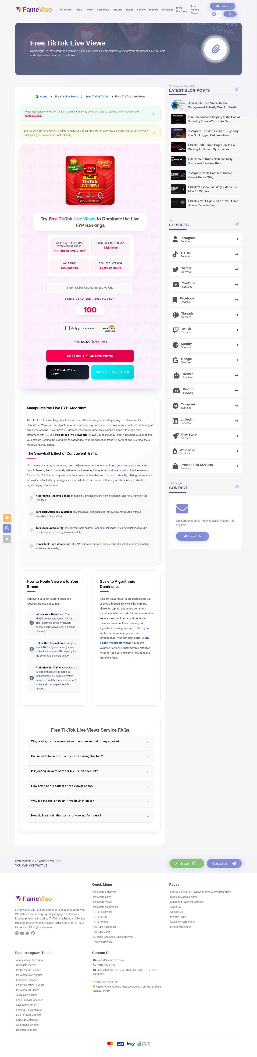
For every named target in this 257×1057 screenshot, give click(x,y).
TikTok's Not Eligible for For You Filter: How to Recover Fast (213, 203)
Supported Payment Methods (187, 901)
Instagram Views (102, 901)
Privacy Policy (178, 916)
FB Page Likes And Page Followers (113, 936)
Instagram (65, 9)
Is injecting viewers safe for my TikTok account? (64, 771)
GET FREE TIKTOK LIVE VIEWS (90, 356)
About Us (175, 906)
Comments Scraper (27, 1024)
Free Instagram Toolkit (34, 953)
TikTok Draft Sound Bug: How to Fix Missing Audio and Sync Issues (211, 147)
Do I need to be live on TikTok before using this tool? (67, 756)
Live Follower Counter (28, 1014)
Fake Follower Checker (29, 999)
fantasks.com (33, 116)
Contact (224, 6)
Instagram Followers (104, 891)
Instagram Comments (105, 906)
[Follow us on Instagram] (17, 933)
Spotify (141, 9)
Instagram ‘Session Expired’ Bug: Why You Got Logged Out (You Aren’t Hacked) (213, 134)
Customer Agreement (182, 921)
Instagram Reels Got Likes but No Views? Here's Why (210, 175)
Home (43, 96)
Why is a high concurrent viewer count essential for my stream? (75, 741)
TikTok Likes (100, 916)
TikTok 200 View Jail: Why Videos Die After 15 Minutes (212, 189)
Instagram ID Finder (27, 989)
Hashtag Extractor (26, 1029)
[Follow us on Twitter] (28, 933)
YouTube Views (102, 931)
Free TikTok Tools (97, 96)
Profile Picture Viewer (28, 969)
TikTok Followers (102, 911)
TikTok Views (100, 921)
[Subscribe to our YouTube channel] (22, 933)
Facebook (103, 9)
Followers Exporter (27, 979)
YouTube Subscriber (104, 926)
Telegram (167, 9)
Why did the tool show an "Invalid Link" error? (62, 800)
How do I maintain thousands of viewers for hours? (66, 815)
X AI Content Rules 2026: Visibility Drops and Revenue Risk (210, 161)
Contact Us (194, 536)
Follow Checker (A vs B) (30, 984)
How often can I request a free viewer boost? (62, 786)
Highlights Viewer (26, 964)
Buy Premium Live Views (64, 372)
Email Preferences (180, 926)
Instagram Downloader (29, 974)
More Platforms (182, 9)
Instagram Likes (102, 896)
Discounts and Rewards (184, 896)
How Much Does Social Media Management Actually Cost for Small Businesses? (212, 106)
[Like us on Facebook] (33, 933)
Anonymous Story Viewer (30, 960)
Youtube (117, 9)
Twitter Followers (102, 941)
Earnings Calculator (27, 1019)
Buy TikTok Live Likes (112, 372)
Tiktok (78, 9)
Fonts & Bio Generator (29, 1009)
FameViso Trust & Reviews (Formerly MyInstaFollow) (200, 891)
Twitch (130, 9)
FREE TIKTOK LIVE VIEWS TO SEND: (90, 299)
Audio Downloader (26, 994)
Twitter (89, 9)
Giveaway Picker (26, 1004)
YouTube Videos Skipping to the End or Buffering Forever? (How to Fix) (214, 119)
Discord (153, 9)
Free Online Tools (195, 10)
